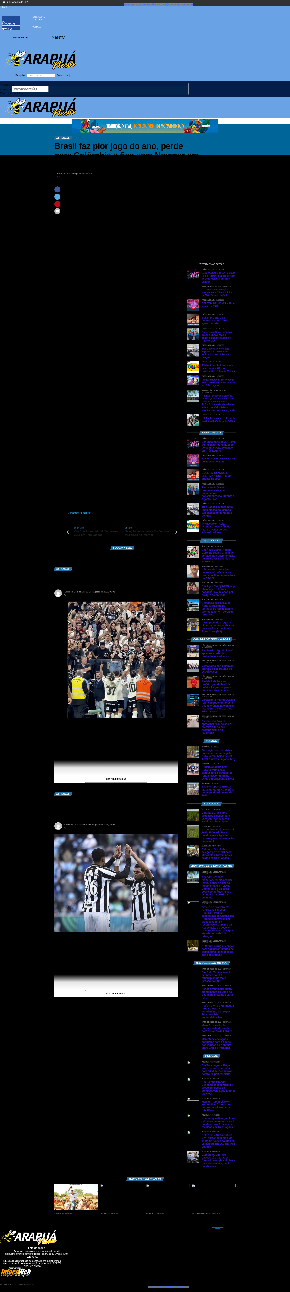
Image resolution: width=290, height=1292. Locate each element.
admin (70, 594)
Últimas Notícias (21, 28)
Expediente (38, 16)
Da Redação (66, 176)
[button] (11, 7)
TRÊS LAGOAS (39, 37)
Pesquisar (20, 75)
